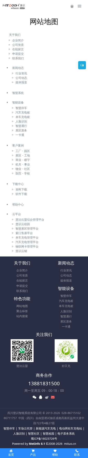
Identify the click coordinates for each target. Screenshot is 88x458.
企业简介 (22, 270)
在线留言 (22, 280)
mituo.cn (70, 444)
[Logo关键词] (14, 6)
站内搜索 (22, 316)
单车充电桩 (66, 306)
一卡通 (66, 326)
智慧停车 (66, 296)
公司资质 (22, 275)
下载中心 (18, 184)
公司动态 (66, 275)
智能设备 (18, 102)
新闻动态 (18, 68)
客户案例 (18, 145)
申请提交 (22, 286)
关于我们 (14, 35)
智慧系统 (18, 93)
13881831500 (44, 383)
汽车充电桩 (66, 301)
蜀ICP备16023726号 (44, 438)
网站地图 (22, 306)
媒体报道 (66, 280)
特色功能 (22, 298)
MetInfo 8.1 (37, 444)
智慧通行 (66, 316)
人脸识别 (66, 311)
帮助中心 (18, 204)
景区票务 (66, 321)
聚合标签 (22, 311)
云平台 (16, 214)
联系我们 (22, 291)
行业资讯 (66, 270)
